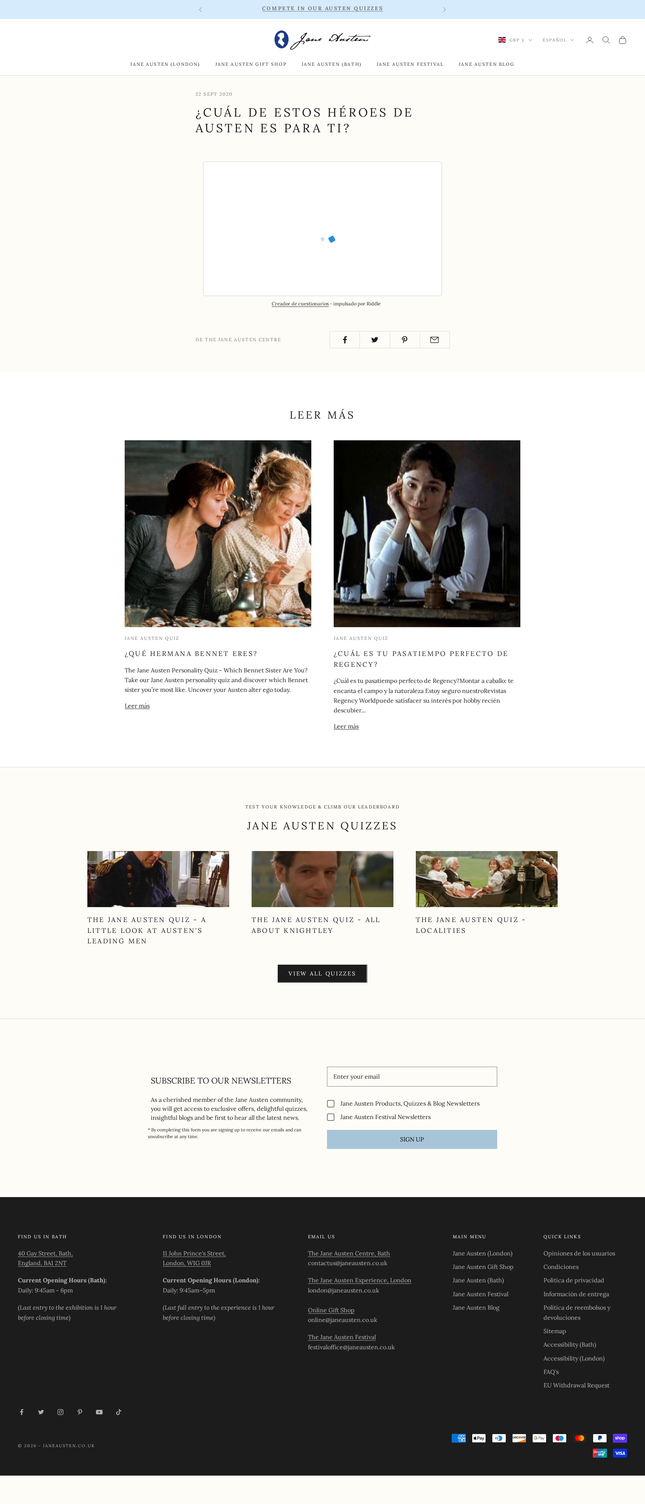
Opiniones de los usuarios (579, 1253)
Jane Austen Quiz (152, 638)
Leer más (137, 705)
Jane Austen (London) (165, 64)
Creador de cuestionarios (300, 304)
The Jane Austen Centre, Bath (349, 1253)
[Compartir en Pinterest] (405, 340)
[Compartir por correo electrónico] (434, 340)
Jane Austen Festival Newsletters (385, 1117)
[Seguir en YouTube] (99, 1412)
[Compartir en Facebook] (344, 340)
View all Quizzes (322, 973)
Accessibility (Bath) (569, 1344)
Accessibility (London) (574, 1358)
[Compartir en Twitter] (374, 340)
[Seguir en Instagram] (60, 1412)
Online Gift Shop (331, 1310)
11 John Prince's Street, (194, 1253)
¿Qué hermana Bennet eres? (191, 653)
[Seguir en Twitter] (41, 1412)
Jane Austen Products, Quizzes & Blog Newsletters (410, 1103)
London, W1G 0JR (187, 1263)
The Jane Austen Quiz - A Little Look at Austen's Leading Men (146, 930)
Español (555, 40)
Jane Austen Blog (487, 64)
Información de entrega (576, 1294)
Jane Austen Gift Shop (251, 64)
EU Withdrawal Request (576, 1385)
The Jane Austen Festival (342, 1337)
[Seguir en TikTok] (118, 1412)
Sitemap (554, 1331)
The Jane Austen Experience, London (359, 1280)
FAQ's (551, 1371)
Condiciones (561, 1266)
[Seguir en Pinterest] (80, 1412)
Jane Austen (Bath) (332, 64)
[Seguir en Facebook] (21, 1412)
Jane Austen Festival (410, 64)
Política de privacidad (573, 1280)
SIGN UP (412, 1139)
